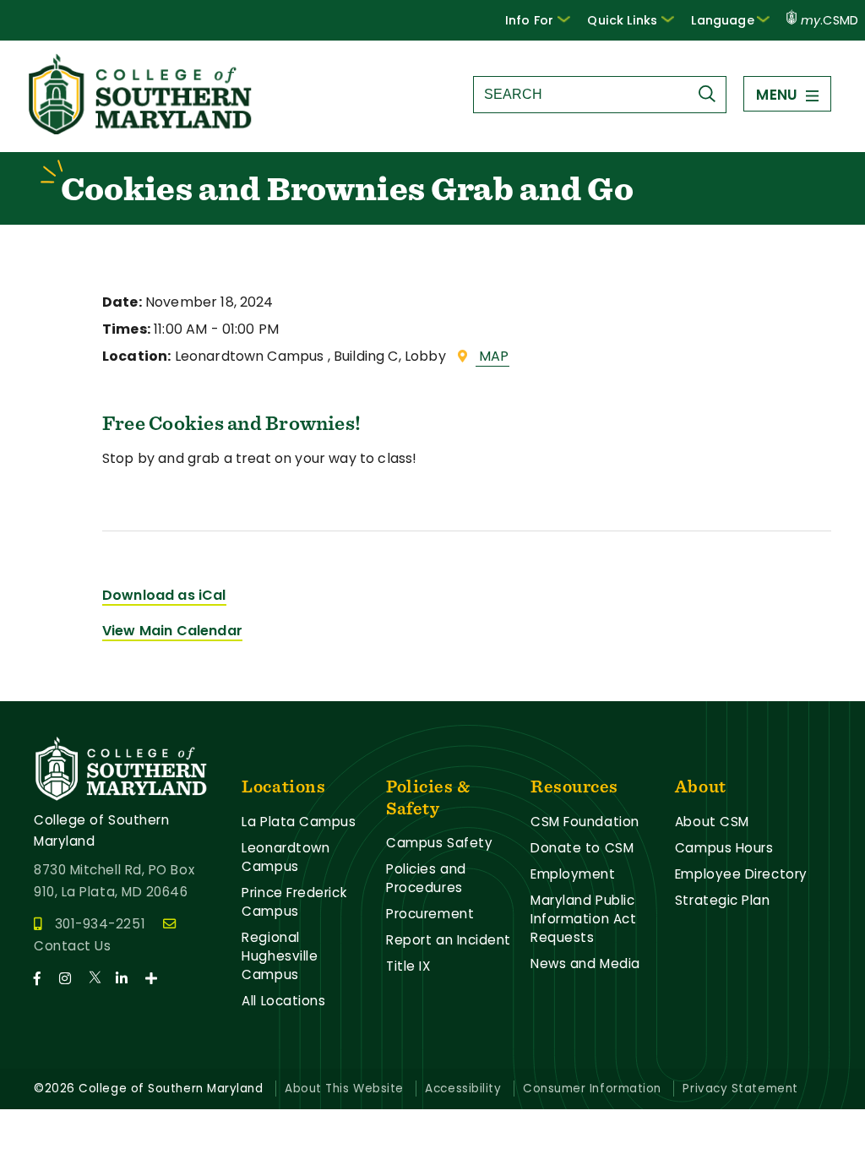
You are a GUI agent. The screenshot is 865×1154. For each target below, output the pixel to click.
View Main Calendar (172, 630)
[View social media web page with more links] (156, 978)
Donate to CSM (582, 848)
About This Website (344, 1089)
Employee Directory (741, 874)
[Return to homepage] (142, 129)
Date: (122, 302)
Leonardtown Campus (285, 857)
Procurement (430, 914)
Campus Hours (724, 848)
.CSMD (829, 20)
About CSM (712, 821)
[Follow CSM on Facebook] (44, 978)
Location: (136, 356)
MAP (492, 356)
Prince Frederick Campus (294, 902)
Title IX (408, 966)
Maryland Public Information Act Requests (583, 918)
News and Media (585, 963)
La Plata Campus (299, 821)
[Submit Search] (711, 94)
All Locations (283, 1001)
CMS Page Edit (48, 687)
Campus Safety (439, 843)
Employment (572, 874)
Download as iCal (164, 595)
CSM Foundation (584, 821)
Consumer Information (592, 1089)
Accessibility (463, 1089)
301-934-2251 (100, 924)
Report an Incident (448, 940)
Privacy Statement (740, 1089)
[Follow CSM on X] (100, 978)
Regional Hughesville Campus (280, 955)
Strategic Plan (722, 900)
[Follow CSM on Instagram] (72, 978)
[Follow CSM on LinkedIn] (129, 978)
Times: (126, 329)
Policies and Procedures (426, 878)
